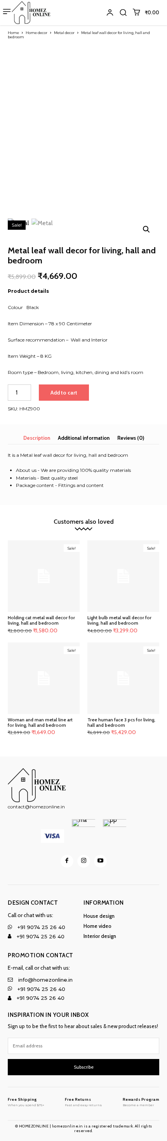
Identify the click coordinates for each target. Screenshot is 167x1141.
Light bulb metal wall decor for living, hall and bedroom (119, 620)
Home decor (36, 33)
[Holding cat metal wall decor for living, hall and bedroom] (44, 576)
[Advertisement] (83, 129)
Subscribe (84, 1067)
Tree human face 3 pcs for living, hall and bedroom (121, 722)
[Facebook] (67, 861)
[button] (123, 12)
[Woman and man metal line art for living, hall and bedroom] (44, 678)
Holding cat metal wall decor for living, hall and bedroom (41, 620)
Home (13, 33)
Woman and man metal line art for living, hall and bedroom (40, 722)
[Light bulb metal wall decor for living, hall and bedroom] (123, 576)
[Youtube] (100, 861)
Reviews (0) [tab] (130, 438)
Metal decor (64, 33)
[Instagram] (83, 861)
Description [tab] (36, 438)
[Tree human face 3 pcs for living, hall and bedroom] (123, 678)
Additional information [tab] (84, 438)
